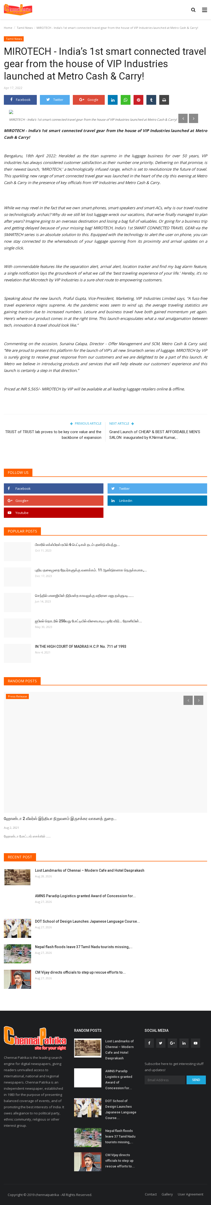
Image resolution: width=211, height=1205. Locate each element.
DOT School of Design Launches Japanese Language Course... (87, 921)
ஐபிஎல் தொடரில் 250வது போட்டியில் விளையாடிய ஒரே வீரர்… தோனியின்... (88, 621)
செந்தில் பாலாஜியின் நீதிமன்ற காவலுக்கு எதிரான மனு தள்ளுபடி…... (84, 595)
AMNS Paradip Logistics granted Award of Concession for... (85, 896)
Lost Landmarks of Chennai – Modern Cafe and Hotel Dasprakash (89, 870)
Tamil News (25, 28)
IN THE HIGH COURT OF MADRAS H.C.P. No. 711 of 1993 (80, 646)
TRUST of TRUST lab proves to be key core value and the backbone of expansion (53, 435)
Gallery (167, 1194)
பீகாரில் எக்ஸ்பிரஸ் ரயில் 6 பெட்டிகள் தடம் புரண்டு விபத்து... (77, 545)
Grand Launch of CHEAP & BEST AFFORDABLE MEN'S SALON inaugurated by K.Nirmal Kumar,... (154, 435)
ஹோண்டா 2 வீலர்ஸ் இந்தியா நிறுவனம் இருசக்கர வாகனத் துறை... (60, 818)
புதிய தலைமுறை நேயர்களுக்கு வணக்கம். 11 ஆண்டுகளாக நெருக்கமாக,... (91, 570)
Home (8, 28)
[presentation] (183, 118)
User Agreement (190, 1194)
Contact (151, 1194)
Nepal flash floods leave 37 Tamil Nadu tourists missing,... (84, 947)
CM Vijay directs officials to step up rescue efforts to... (80, 972)
